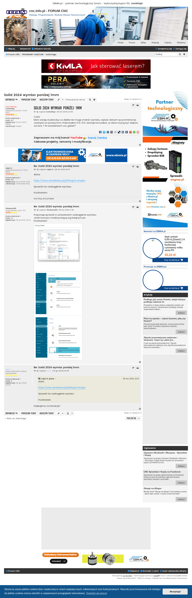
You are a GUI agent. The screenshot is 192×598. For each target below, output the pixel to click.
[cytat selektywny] (133, 105)
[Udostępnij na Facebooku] (100, 132)
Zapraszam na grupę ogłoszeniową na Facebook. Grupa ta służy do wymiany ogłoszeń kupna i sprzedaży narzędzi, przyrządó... (164, 477)
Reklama (181, 42)
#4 (35, 371)
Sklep (143, 42)
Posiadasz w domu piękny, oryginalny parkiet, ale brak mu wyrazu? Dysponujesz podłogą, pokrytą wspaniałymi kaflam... (164, 306)
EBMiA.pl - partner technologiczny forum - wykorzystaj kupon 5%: (91, 3)
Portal (120, 42)
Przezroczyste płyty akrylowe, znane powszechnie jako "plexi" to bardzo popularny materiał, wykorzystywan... (165, 325)
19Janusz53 (11, 208)
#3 (35, 210)
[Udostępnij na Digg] (111, 132)
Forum (132, 42)
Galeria (168, 42)
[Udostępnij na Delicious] (119, 132)
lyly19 (8, 369)
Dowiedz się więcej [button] (96, 593)
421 (12, 180)
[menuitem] (41, 49)
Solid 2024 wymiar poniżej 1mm (31, 95)
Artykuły (155, 42)
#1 (35, 112)
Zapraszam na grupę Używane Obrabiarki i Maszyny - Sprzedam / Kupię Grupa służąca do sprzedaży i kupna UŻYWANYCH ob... (165, 459)
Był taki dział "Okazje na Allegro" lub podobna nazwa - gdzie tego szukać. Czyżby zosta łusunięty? (165, 493)
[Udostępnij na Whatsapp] (134, 132)
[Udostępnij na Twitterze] (104, 132)
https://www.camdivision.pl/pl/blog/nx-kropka (59, 180)
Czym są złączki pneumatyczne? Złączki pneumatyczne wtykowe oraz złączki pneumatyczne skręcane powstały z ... (165, 344)
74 (12, 218)
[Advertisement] (165, 399)
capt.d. (9, 168)
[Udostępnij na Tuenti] (108, 132)
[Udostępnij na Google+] (130, 132)
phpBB (156, 575)
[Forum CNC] (16, 13)
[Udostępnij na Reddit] (115, 132)
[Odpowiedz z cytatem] (138, 105)
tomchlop (10, 109)
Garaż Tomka (97, 137)
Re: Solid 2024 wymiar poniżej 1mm (56, 166)
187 (12, 120)
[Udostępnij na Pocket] (138, 132)
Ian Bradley (127, 575)
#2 (35, 169)
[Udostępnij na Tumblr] (126, 132)
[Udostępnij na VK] (122, 132)
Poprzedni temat (28, 99)
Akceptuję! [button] (175, 591)
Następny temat (47, 99)
